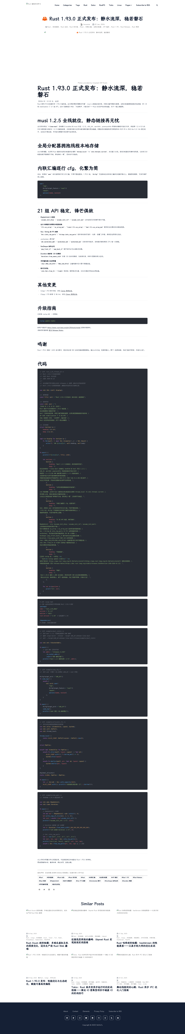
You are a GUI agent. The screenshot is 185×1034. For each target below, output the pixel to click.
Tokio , (73, 984)
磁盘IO (91, 984)
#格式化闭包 (56, 884)
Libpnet (104, 936)
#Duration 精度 (127, 881)
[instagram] (80, 1018)
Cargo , (33, 938)
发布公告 (53, 978)
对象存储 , (153, 938)
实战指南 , (56, 27)
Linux (119, 5)
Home (57, 5)
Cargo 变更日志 (66, 291)
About (65, 1011)
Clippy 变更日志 (71, 294)
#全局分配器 (103, 877)
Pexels (105, 83)
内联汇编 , (89, 27)
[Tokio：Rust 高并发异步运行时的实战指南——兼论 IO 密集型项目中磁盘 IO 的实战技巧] (92, 964)
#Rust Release (137, 877)
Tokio (111, 5)
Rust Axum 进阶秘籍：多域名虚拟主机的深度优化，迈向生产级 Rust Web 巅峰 (47, 946)
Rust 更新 (135, 27)
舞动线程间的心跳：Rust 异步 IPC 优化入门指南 (137, 989)
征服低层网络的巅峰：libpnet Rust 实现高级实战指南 (91, 941)
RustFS (102, 5)
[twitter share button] (44, 889)
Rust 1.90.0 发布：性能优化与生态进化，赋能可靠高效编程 (46, 982)
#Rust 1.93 (125, 877)
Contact (75, 1011)
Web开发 (47, 939)
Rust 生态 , (65, 27)
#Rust (41, 877)
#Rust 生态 (60, 877)
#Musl (83, 877)
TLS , (56, 938)
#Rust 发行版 (73, 877)
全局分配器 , (98, 27)
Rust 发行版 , (74, 27)
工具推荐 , (131, 982)
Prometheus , (30, 939)
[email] (118, 1018)
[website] (105, 1018)
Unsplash (95, 83)
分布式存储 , (145, 938)
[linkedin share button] (49, 889)
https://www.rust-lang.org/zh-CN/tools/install (64, 328)
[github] (99, 1018)
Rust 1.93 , (115, 27)
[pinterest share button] (54, 889)
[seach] (157, 5)
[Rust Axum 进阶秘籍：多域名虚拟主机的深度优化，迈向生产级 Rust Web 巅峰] (47, 920)
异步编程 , (92, 982)
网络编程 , (98, 936)
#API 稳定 (114, 877)
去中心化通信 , (89, 936)
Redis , (60, 938)
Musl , (82, 27)
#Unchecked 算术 (94, 881)
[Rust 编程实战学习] (37, 5)
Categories (67, 5)
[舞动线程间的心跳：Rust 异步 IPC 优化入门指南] (138, 964)
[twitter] (73, 1018)
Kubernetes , (39, 939)
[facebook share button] (39, 889)
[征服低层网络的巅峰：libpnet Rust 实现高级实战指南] (92, 920)
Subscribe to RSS (143, 5)
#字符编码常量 (43, 884)
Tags (78, 5)
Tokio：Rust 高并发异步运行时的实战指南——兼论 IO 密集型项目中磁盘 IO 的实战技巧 (92, 990)
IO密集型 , (85, 984)
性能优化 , (105, 982)
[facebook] (67, 1018)
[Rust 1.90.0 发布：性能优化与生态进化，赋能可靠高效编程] (47, 964)
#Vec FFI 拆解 (80, 881)
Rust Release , (126, 27)
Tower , (51, 938)
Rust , (49, 27)
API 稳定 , (107, 27)
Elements (86, 1011)
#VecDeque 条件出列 (111, 881)
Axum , (45, 938)
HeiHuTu (99, 1025)
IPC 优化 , (120, 984)
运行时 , (98, 982)
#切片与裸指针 (67, 881)
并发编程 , (127, 984)
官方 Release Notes (56, 330)
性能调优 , (137, 938)
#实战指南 (50, 877)
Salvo (93, 5)
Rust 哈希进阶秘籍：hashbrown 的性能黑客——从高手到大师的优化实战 (137, 944)
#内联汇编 (92, 877)
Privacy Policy (99, 1011)
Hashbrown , (121, 939)
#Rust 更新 (42, 881)
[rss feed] (111, 1018)
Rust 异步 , (146, 982)
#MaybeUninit (54, 881)
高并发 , (78, 984)
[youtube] (86, 1018)
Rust (85, 5)
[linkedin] (92, 1018)
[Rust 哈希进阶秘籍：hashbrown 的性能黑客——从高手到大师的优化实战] (138, 920)
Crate (145, 984)
